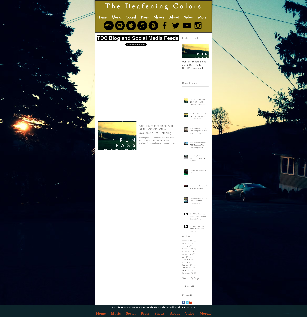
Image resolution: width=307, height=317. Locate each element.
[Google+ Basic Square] (190, 302)
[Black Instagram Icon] (198, 25)
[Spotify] (120, 25)
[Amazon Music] (153, 25)
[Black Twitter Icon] (176, 25)
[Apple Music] (131, 25)
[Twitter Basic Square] (187, 302)
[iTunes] (142, 25)
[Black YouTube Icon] (187, 25)
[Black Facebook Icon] (164, 25)
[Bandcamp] (109, 25)
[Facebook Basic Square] (183, 302)
